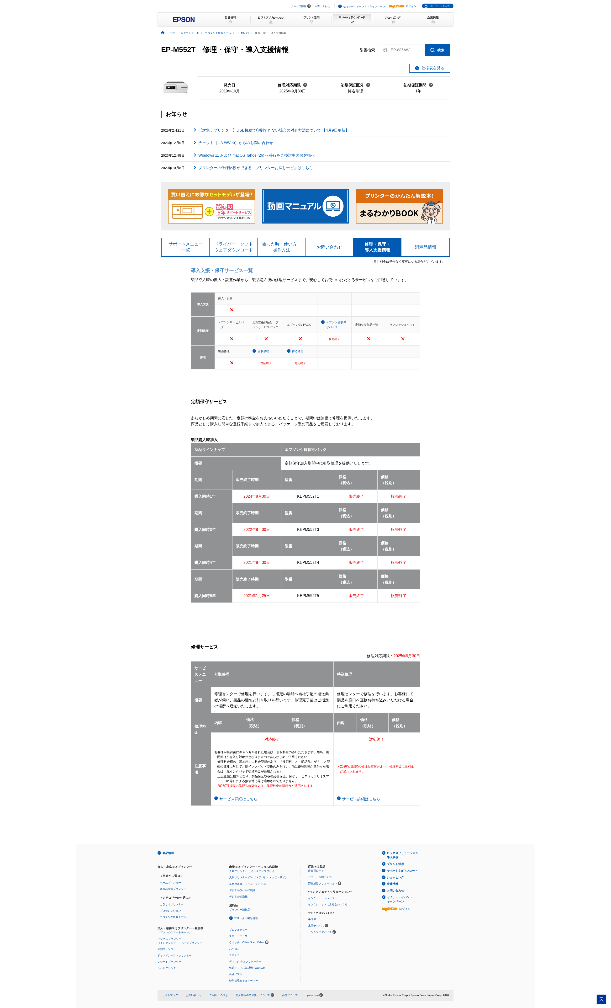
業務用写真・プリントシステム (247, 883)
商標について (290, 995)
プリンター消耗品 (239, 909)
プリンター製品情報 (246, 918)
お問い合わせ (322, 6)
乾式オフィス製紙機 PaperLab (247, 967)
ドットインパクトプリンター (175, 955)
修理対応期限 (292, 85)
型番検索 (367, 50)
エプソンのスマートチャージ (175, 932)
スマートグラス (238, 936)
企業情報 (392, 883)
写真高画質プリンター (173, 888)
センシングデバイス (320, 932)
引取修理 (263, 351)
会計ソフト (235, 974)
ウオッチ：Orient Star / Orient (246, 942)
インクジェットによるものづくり (328, 904)
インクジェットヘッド (321, 898)
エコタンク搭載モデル (173, 917)
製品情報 (168, 853)
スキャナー (235, 955)
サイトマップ (170, 995)
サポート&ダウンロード (402, 870)
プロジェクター (238, 929)
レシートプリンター (169, 961)
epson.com (312, 995)
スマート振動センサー (321, 876)
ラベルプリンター (168, 968)
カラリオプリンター (172, 904)
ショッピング (395, 877)
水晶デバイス (316, 925)
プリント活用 (395, 864)
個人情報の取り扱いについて (253, 995)
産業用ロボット (317, 870)
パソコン (234, 948)
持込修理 (297, 351)
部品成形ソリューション (322, 883)
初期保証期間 (418, 85)
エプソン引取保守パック (336, 325)
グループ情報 (298, 6)
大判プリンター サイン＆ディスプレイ (251, 871)
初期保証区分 (355, 85)
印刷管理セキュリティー (243, 980)
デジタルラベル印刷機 (242, 890)
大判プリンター (167, 949)
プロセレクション (170, 910)
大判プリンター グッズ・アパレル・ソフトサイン (258, 877)
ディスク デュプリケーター (245, 961)
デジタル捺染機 (238, 896)
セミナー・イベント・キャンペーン (364, 6)
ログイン (411, 6)
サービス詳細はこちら (238, 799)
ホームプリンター (170, 882)
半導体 (312, 919)
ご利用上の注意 (219, 995)
